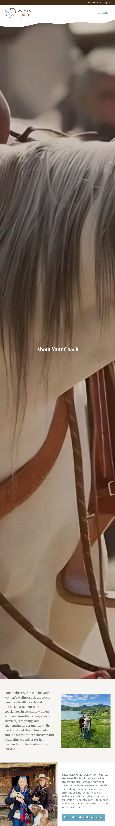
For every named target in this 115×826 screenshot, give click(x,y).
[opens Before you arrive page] (57, 2)
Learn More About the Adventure (83, 817)
